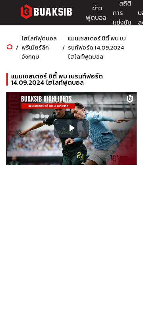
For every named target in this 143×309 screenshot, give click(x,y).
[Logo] (46, 13)
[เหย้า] (9, 47)
